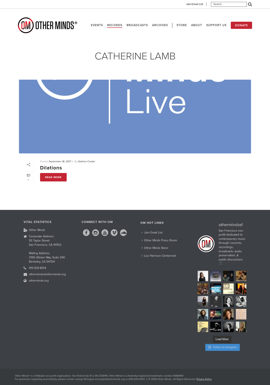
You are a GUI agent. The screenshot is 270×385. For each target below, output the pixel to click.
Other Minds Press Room (160, 240)
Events (97, 25)
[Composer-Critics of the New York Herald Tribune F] (203, 327)
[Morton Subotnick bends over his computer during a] (215, 327)
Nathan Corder (86, 161)
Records (114, 25)
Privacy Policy (204, 379)
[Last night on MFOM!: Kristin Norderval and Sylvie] (228, 314)
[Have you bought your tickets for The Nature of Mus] (203, 276)
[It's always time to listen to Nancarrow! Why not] (215, 276)
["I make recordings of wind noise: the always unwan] (215, 288)
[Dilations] (135, 116)
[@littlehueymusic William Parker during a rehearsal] (241, 288)
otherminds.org (39, 280)
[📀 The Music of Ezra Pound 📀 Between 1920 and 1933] (228, 288)
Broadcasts (137, 25)
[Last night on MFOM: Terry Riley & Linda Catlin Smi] (241, 327)
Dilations (51, 168)
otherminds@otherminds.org (47, 274)
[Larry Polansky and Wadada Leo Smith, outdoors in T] (241, 301)
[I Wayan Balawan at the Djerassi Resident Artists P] (241, 276)
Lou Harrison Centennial (160, 256)
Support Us (216, 25)
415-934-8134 (37, 268)
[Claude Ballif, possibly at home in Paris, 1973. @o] (215, 301)
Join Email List (194, 4)
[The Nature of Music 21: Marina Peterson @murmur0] (228, 301)
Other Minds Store (156, 248)
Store (182, 25)
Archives (160, 25)
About (196, 25)
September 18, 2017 (60, 161)
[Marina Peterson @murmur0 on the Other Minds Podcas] (228, 327)
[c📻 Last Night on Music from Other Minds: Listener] (203, 288)
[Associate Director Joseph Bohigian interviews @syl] (203, 301)
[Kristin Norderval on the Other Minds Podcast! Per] (203, 314)
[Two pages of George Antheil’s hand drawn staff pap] (241, 314)
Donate (241, 25)
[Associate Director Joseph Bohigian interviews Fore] (228, 276)
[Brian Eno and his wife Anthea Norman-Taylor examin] (215, 314)
